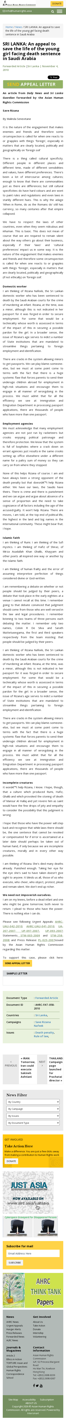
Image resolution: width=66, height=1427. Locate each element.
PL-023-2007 (46, 940)
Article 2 (10, 1355)
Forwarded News (15, 1336)
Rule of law (41, 1036)
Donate (37, 1329)
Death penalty (44, 1032)
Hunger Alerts (13, 1329)
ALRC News (12, 1340)
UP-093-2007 (54, 931)
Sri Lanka (41, 1015)
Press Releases (14, 1333)
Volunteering (39, 1336)
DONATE (56, 3)
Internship (38, 1333)
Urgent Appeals (14, 1325)
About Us (38, 1322)
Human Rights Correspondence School (15, 1374)
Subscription (47, 1399)
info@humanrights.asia (19, 11)
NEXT (42, 1062)
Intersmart (33, 1413)
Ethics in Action (14, 1359)
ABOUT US (31, 1403)
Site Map (13, 1399)
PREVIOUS (11, 1065)
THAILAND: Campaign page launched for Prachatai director (56, 1069)
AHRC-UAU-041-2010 (40, 926)
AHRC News (12, 1322)
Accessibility (29, 1399)
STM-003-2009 (29, 935)
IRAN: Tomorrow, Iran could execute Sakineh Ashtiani (28, 1067)
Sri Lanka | (34, 66)
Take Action (39, 1325)
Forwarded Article (14, 66)
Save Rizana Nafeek (42, 1023)
